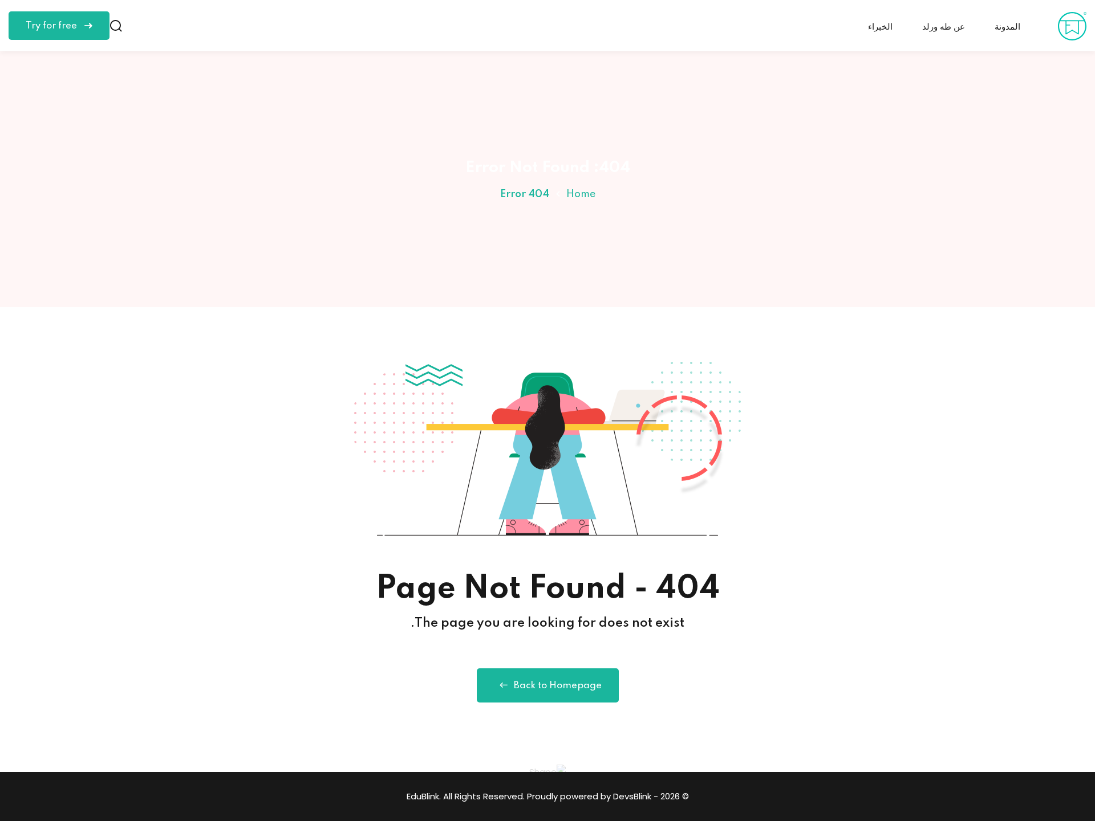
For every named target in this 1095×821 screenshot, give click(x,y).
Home (580, 194)
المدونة (1007, 27)
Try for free (52, 26)
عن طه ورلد (943, 27)
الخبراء (880, 27)
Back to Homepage (558, 686)
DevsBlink (632, 796)
